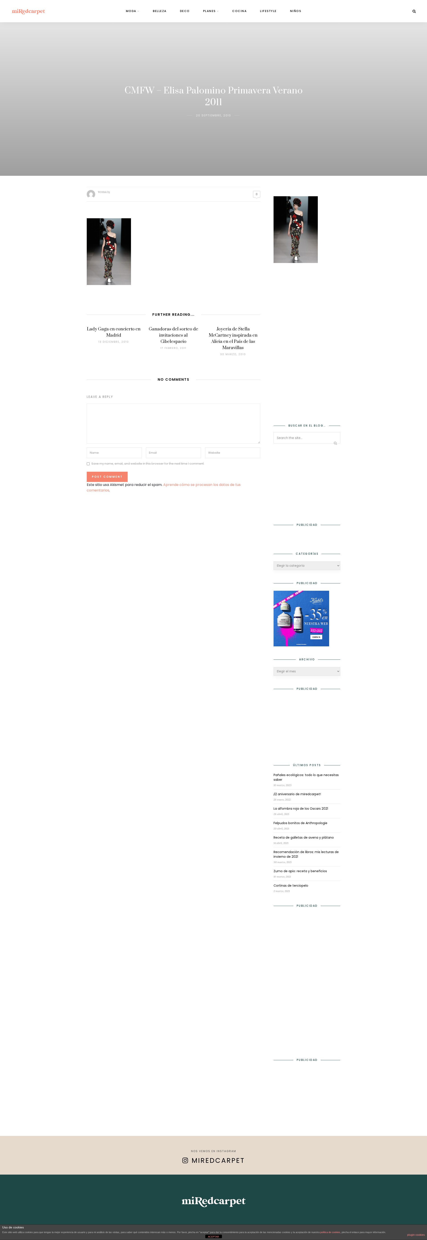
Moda (131, 11)
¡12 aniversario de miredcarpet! (297, 794)
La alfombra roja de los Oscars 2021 (301, 808)
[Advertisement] (307, 340)
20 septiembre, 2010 (213, 115)
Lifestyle (268, 11)
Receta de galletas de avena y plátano (304, 837)
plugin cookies (416, 1234)
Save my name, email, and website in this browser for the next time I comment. (147, 464)
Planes (209, 11)
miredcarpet (218, 1160)
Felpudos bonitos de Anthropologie (300, 823)
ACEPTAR (213, 1236)
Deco (185, 11)
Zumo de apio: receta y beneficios (300, 871)
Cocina (239, 11)
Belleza (160, 11)
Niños (295, 11)
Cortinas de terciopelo (291, 885)
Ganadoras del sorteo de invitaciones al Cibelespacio (173, 335)
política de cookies (330, 1232)
